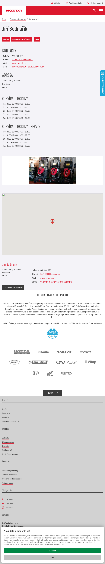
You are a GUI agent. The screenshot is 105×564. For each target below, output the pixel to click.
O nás (4, 409)
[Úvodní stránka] (14, 10)
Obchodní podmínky (10, 471)
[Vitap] (90, 362)
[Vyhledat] (94, 10)
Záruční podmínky (9, 475)
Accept (52, 551)
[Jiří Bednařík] (52, 170)
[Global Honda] (66, 373)
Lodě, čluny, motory (10, 454)
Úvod (4, 19)
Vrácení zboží (7, 483)
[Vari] (64, 352)
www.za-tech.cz (19, 63)
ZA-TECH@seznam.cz (22, 59)
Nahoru (50, 392)
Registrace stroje (75, 3)
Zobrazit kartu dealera (13, 287)
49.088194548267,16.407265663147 (28, 67)
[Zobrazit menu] (101, 10)
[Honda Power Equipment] (22, 352)
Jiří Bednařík (9, 264)
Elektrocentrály (8, 442)
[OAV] (66, 362)
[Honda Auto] (36, 373)
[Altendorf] (38, 362)
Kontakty (5, 417)
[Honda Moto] (50, 373)
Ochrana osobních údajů (11, 479)
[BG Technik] (43, 352)
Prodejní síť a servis (18, 19)
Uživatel (57, 3)
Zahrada (5, 438)
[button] (52, 221)
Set (52, 557)
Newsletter (6, 413)
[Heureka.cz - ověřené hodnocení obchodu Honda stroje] (52, 333)
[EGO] (85, 352)
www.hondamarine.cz (10, 421)
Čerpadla (5, 446)
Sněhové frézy (8, 450)
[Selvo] (14, 362)
